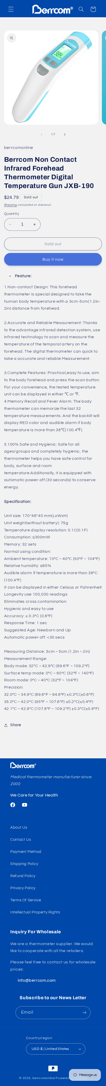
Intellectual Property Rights (35, 912)
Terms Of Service (25, 900)
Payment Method (25, 852)
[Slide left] (41, 134)
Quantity (11, 214)
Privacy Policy (23, 888)
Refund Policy (22, 876)
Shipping (10, 204)
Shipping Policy (24, 864)
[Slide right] (64, 134)
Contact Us (20, 840)
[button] (11, 9)
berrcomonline (43, 1078)
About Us (18, 827)
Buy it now (53, 259)
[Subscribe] (84, 1012)
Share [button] (15, 725)
